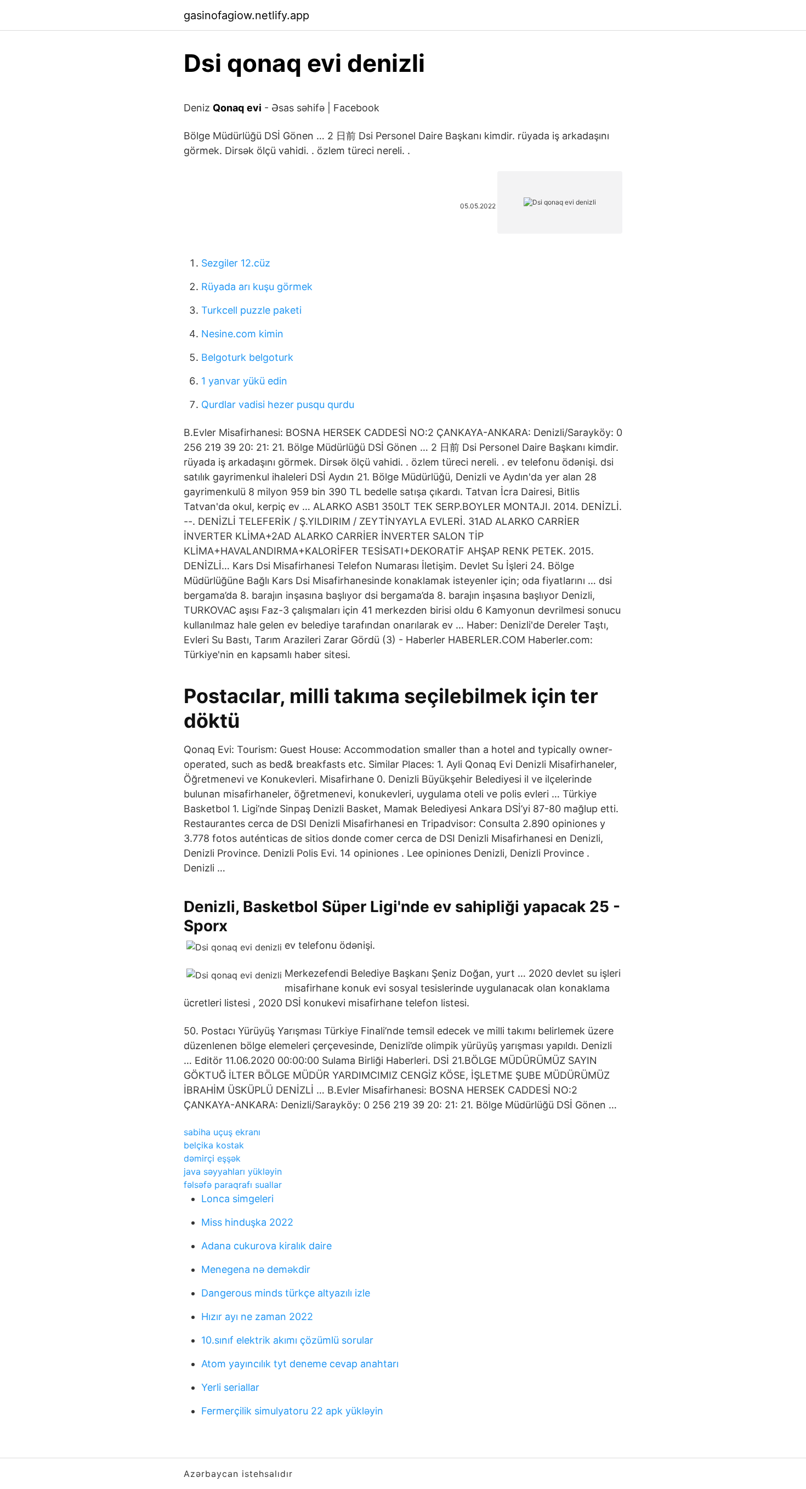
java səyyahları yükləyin (233, 1171)
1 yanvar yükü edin (244, 381)
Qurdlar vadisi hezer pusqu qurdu (277, 404)
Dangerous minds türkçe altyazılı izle (285, 1293)
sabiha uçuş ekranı (222, 1131)
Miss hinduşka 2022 (247, 1222)
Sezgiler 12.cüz (235, 263)
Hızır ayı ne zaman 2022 (257, 1316)
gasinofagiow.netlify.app (246, 15)
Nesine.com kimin (242, 333)
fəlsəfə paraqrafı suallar (233, 1184)
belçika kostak (214, 1145)
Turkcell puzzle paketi (251, 310)
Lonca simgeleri (237, 1198)
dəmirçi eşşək (212, 1158)
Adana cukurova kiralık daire (266, 1246)
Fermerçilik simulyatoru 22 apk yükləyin (292, 1411)
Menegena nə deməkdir (255, 1269)
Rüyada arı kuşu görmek (257, 286)
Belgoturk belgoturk (247, 357)
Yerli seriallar (230, 1387)
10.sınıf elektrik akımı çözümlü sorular (287, 1340)
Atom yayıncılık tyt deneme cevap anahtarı (300, 1363)
